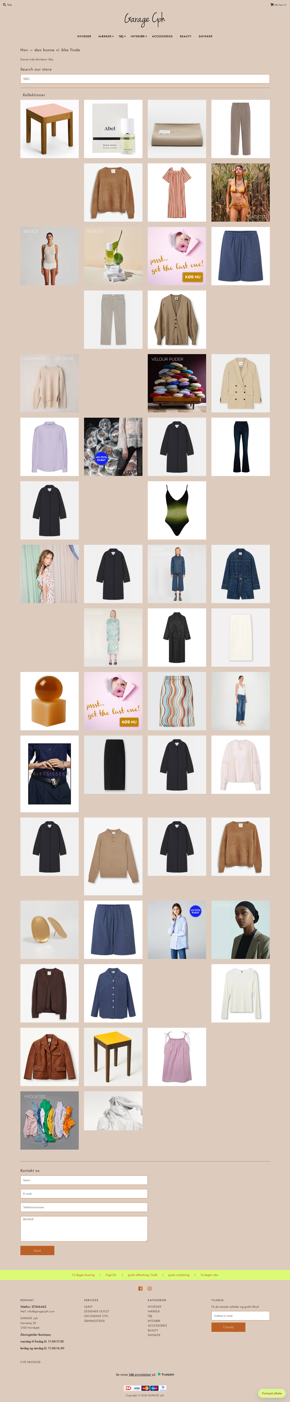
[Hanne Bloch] (177, 510)
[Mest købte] (113, 701)
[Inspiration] (49, 574)
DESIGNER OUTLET (96, 1311)
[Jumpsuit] (240, 574)
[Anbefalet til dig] (113, 192)
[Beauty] (113, 256)
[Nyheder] (177, 847)
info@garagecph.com (41, 1311)
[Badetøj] (240, 192)
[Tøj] (113, 1110)
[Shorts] (113, 930)
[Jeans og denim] (177, 574)
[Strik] (49, 993)
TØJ (121, 36)
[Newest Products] (177, 765)
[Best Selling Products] (240, 256)
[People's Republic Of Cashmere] (240, 847)
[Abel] (113, 129)
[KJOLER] (113, 637)
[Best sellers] (177, 256)
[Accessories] (177, 129)
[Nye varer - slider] (113, 856)
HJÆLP (88, 1307)
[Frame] (240, 447)
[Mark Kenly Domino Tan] (240, 637)
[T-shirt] (240, 993)
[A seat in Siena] (49, 129)
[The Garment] (49, 1057)
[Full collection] (49, 510)
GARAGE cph (156, 1395)
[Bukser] (113, 320)
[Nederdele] (113, 765)
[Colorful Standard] (49, 447)
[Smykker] (240, 930)
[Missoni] (177, 701)
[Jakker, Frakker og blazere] (113, 574)
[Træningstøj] (49, 1120)
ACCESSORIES (162, 36)
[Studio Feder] (113, 993)
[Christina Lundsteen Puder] (177, 383)
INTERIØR (138, 36)
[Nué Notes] (240, 765)
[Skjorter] (177, 930)
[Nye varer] (49, 847)
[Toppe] (177, 1057)
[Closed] (240, 383)
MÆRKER (105, 36)
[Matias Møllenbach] (49, 701)
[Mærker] (49, 774)
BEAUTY (185, 36)
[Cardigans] (177, 320)
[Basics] (49, 256)
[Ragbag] (49, 930)
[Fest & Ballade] (113, 447)
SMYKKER (206, 36)
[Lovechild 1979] (177, 637)
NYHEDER (84, 36)
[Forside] (177, 447)
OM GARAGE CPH (96, 1316)
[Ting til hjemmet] (113, 1057)
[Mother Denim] (240, 701)
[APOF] (177, 192)
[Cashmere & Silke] (49, 383)
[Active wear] (240, 129)
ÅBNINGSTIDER (94, 1321)
